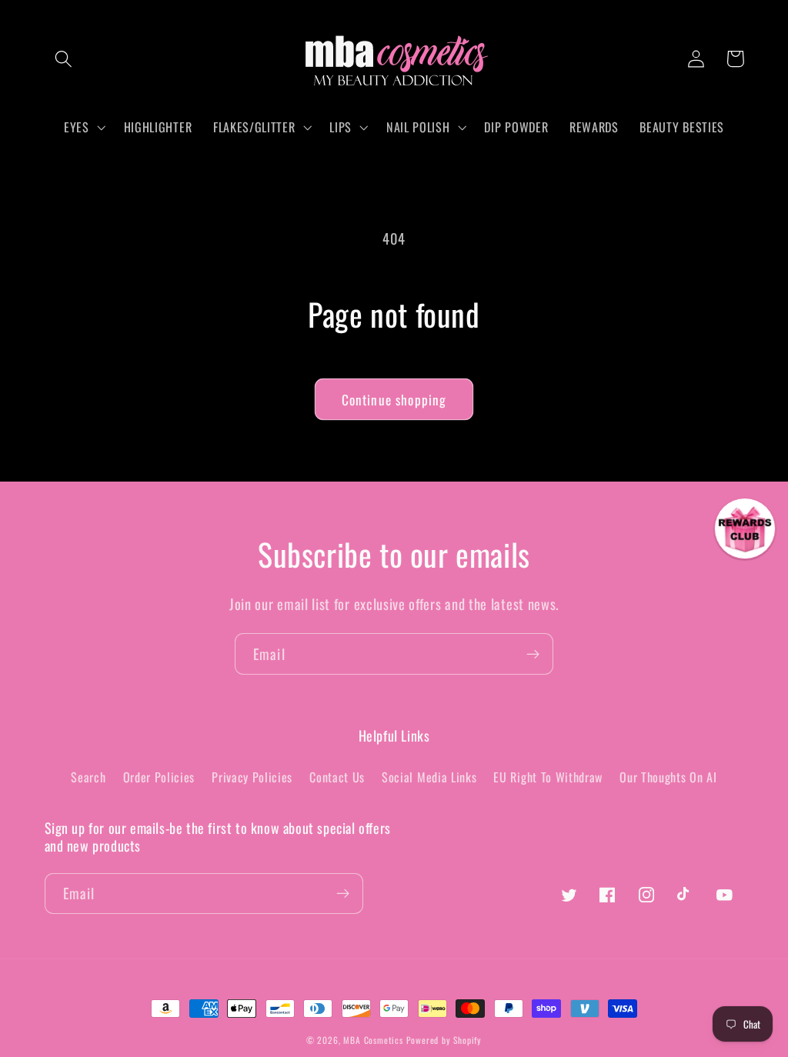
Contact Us (337, 777)
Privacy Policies (252, 777)
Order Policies (159, 777)
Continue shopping (394, 399)
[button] (64, 58)
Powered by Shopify (444, 1039)
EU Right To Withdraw (548, 777)
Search (88, 777)
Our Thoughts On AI (667, 777)
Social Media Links (429, 777)
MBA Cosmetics (374, 1039)
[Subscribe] (533, 654)
